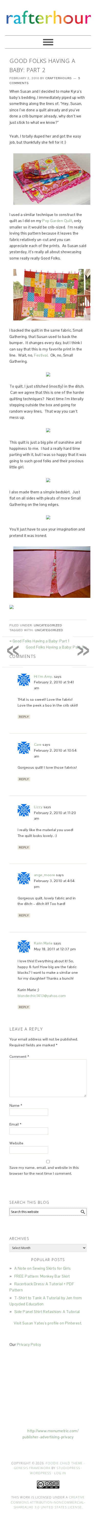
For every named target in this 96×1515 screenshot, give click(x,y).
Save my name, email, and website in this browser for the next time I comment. (44, 1170)
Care (38, 744)
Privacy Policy (29, 1344)
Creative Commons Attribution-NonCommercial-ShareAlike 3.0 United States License (48, 1502)
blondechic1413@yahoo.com (42, 995)
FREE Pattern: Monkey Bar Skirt (42, 1276)
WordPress (40, 1473)
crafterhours (48, 15)
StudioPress (68, 1468)
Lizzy (38, 807)
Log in (60, 1473)
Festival (41, 355)
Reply (24, 716)
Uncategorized (48, 625)
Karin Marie (43, 943)
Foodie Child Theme (64, 1463)
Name (15, 1105)
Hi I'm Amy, (43, 676)
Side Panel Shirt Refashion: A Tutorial (47, 1311)
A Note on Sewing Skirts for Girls (42, 1268)
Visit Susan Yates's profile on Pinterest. (48, 1323)
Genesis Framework (32, 1468)
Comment (19, 1056)
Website (16, 1143)
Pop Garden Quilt (57, 220)
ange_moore (44, 875)
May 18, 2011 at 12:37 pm (55, 949)
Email (15, 1124)
